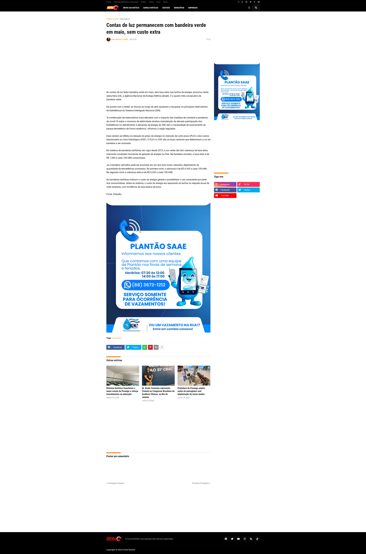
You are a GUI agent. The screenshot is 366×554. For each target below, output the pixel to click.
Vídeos (143, 2)
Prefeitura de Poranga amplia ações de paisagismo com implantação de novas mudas (191, 391)
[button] (249, 7)
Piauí (158, 2)
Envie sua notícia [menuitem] (131, 8)
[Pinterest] (150, 347)
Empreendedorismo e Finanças (126, 2)
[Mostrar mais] (161, 347)
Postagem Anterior (116, 483)
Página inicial (112, 19)
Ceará (151, 2)
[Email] (156, 347)
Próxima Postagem (200, 483)
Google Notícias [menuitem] (150, 8)
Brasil (165, 2)
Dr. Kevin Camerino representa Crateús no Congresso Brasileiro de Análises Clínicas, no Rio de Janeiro (158, 392)
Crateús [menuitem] (166, 8)
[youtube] (259, 2)
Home (108, 2)
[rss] (254, 2)
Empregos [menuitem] (193, 8)
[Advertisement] (155, 67)
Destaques (125, 19)
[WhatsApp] (144, 347)
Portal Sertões (129, 550)
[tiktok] (242, 2)
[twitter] (250, 2)
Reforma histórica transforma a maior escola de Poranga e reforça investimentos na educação (122, 391)
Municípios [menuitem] (179, 8)
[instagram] (238, 2)
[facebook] (246, 2)
